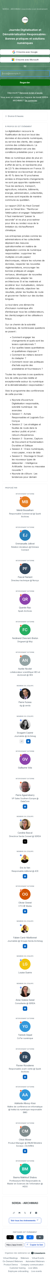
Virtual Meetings (10, 1258)
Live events (36, 1271)
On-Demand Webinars (13, 1261)
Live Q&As (33, 1268)
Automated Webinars (35, 1261)
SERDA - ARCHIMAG (25, 1203)
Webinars (25, 1258)
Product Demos (11, 1264)
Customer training (18, 1268)
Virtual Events (38, 1258)
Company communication (32, 1264)
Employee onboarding (18, 1271)
